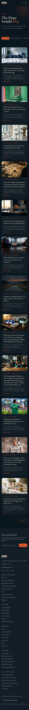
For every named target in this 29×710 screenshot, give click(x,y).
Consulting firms (6, 634)
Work (7, 570)
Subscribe (23, 545)
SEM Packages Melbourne (8, 667)
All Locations (5, 653)
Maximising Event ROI (7, 686)
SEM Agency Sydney (7, 664)
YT (12, 564)
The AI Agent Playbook (7, 675)
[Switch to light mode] (21, 3)
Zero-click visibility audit (8, 580)
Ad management (6, 607)
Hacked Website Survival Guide (10, 683)
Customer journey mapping (9, 586)
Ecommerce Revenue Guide (9, 677)
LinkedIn (4, 564)
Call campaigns (6, 613)
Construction (5, 640)
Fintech (3, 629)
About (3, 570)
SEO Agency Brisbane (7, 659)
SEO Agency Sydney (7, 656)
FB (9, 564)
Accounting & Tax (6, 632)
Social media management (9, 597)
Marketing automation (7, 583)
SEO (3, 591)
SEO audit (4, 577)
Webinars (4, 618)
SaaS (3, 643)
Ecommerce (5, 637)
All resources (5, 688)
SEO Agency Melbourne (8, 661)
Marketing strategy (7, 589)
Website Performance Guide (9, 680)
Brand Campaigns (16, 38)
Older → (22, 520)
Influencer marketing (7, 594)
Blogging (4, 600)
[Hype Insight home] (4, 3)
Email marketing (6, 610)
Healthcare (4, 646)
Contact (12, 570)
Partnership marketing (7, 621)
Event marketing (6, 616)
